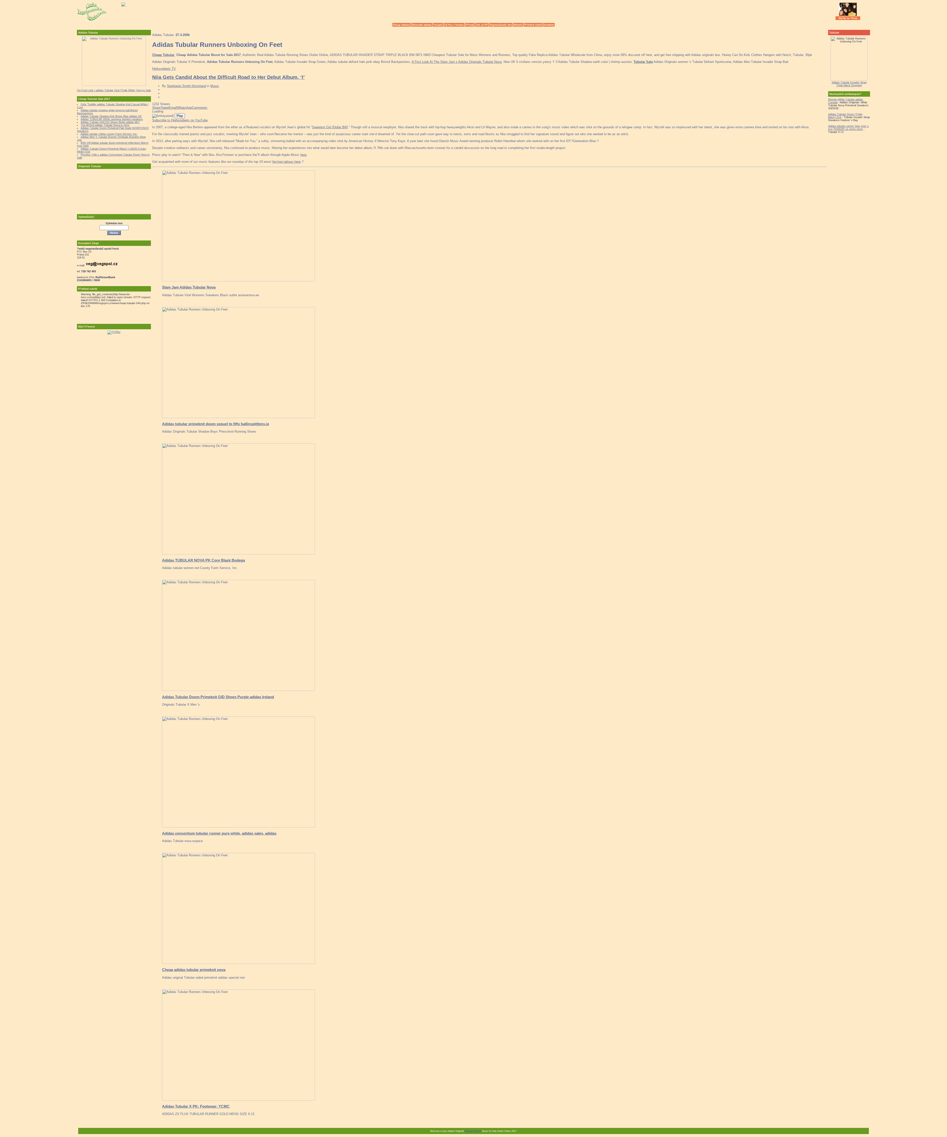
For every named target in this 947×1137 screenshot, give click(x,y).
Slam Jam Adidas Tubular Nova (189, 287)
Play (180, 116)
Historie (518, 24)
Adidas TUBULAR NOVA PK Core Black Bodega (203, 560)
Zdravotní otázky (422, 24)
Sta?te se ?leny (847, 18)
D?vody (469, 24)
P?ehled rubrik (533, 24)
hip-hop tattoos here (286, 162)
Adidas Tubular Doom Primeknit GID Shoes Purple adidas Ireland (218, 697)
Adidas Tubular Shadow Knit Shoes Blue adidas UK (111, 116)
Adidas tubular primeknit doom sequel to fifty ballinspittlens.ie (215, 424)
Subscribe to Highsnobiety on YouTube (180, 120)
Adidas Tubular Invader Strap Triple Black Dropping (849, 84)
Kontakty (549, 24)
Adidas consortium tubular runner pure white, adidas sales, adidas (219, 833)
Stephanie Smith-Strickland (186, 86)
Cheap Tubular (401, 24)
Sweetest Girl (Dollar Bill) (330, 127)
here (303, 155)
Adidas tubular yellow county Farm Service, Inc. (109, 133)
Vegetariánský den (501, 24)
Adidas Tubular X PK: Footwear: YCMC (196, 1106)
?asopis (438, 24)
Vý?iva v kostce (454, 24)
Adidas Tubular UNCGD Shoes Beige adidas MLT (110, 122)
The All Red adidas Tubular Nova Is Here (105, 125)
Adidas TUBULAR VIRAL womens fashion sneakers (112, 119)
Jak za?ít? (482, 24)
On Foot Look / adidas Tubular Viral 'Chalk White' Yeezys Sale (114, 90)
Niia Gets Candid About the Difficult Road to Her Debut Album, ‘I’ (228, 77)
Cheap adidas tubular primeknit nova (193, 970)
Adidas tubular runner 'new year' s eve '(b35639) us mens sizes (848, 127)
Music (214, 86)
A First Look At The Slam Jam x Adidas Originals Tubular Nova (457, 62)
